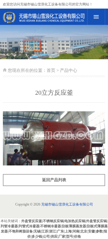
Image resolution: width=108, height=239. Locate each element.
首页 (51, 70)
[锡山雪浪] (44, 17)
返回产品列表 (54, 180)
